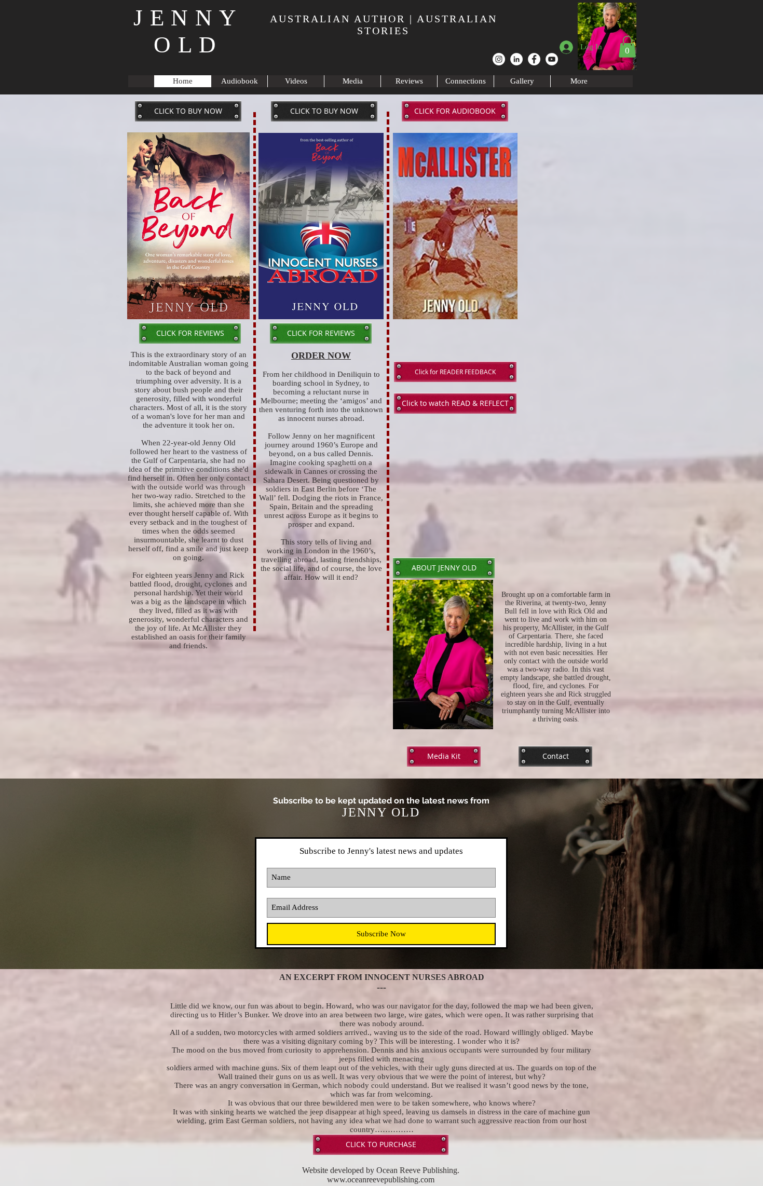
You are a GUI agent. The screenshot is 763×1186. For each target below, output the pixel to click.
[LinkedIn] (516, 59)
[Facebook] (534, 59)
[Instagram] (499, 59)
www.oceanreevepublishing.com (380, 1179)
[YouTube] (552, 59)
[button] (627, 47)
